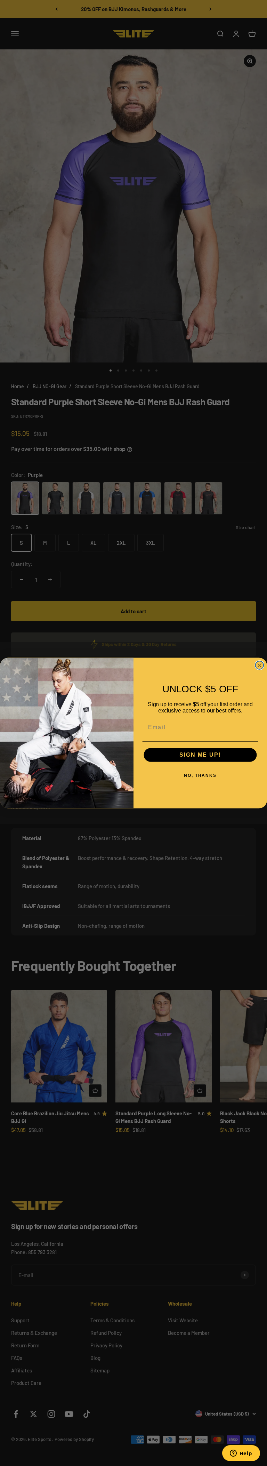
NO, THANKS (200, 775)
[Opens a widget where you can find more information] (241, 1454)
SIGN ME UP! (200, 755)
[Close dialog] (260, 665)
